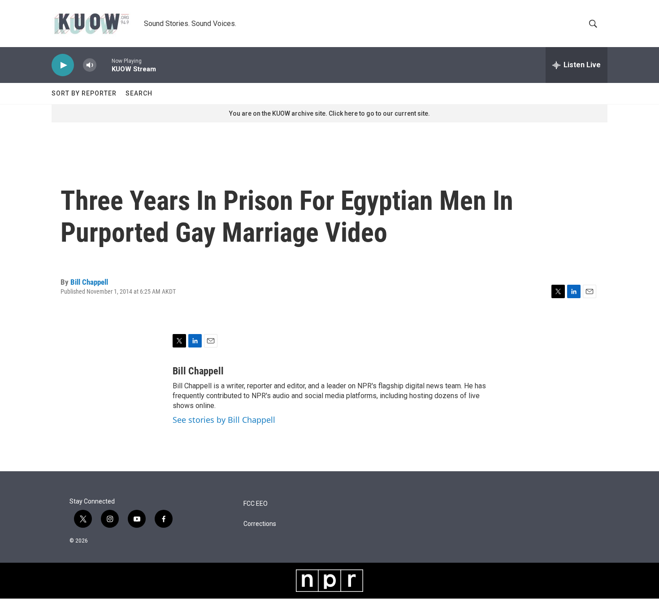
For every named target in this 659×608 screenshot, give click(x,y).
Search (139, 93)
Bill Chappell (89, 282)
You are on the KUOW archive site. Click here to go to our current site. (329, 113)
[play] (63, 65)
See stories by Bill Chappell (224, 419)
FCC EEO (255, 503)
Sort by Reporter (84, 93)
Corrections (259, 524)
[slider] (104, 64)
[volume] (89, 65)
